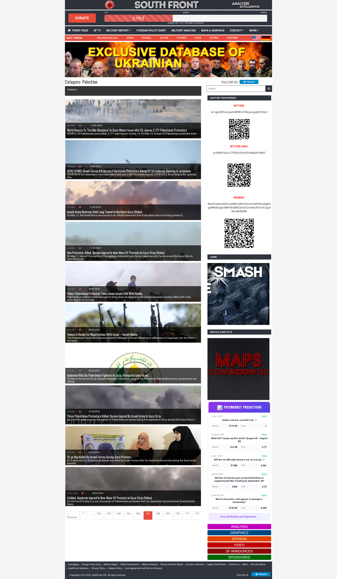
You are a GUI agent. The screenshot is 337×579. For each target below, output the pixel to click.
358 (83, 125)
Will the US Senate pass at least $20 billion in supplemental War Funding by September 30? (239, 479)
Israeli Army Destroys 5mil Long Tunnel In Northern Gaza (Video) (104, 212)
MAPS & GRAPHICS (212, 30)
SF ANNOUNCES (239, 551)
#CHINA (214, 37)
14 (83, 248)
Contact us (234, 564)
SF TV (97, 30)
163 (109, 513)
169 (168, 513)
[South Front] (168, 4)
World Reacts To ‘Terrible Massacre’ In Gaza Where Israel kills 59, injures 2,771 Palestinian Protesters (127, 130)
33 (83, 207)
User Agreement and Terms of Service (143, 568)
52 (85, 493)
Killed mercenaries (130, 564)
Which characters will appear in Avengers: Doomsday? (239, 500)
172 (197, 513)
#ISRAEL (146, 37)
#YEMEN (181, 37)
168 (158, 513)
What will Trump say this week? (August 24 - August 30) (239, 440)
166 (138, 513)
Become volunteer (195, 564)
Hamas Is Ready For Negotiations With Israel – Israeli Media (102, 334)
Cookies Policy (115, 568)
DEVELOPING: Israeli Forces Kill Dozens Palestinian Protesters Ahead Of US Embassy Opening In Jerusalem (129, 171)
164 (118, 513)
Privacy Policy (98, 568)
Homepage (73, 564)
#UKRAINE (232, 37)
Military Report (117, 30)
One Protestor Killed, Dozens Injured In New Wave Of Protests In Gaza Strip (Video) (115, 252)
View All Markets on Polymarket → (239, 516)
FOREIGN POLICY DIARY (151, 30)
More (253, 30)
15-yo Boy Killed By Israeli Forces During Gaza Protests (99, 457)
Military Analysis (183, 30)
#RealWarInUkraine (107, 37)
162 (99, 513)
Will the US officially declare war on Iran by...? (239, 459)
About (245, 564)
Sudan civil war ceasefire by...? (239, 420)
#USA (198, 37)
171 (187, 513)
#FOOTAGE (72, 493)
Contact (236, 30)
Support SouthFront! (216, 564)
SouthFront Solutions (78, 568)
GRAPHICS (239, 533)
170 (177, 513)
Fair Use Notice (258, 564)
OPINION (239, 539)
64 (83, 166)
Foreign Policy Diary (91, 564)
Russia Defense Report (172, 564)
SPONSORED (239, 557)
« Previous (72, 515)
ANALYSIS (239, 526)
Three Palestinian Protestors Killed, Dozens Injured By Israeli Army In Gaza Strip (114, 416)
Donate (82, 18)
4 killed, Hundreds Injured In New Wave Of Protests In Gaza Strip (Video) (109, 498)
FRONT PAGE (80, 30)
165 (128, 513)
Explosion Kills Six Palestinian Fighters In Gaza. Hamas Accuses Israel (107, 375)
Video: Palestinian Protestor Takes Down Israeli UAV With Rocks (104, 293)
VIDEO (239, 545)
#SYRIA (164, 37)
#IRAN (130, 37)
